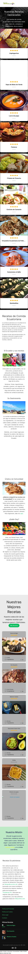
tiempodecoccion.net (11, 884)
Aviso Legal (5, 915)
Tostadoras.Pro (7, 892)
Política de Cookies (7, 912)
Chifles (14, 760)
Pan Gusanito (14, 665)
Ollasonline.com (20, 898)
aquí (21, 513)
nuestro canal (9, 847)
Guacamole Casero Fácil (14, 728)
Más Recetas (14, 625)
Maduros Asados (14, 696)
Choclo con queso (14, 792)
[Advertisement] (14, 459)
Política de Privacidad (8, 909)
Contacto (4, 918)
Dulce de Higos (14, 633)
